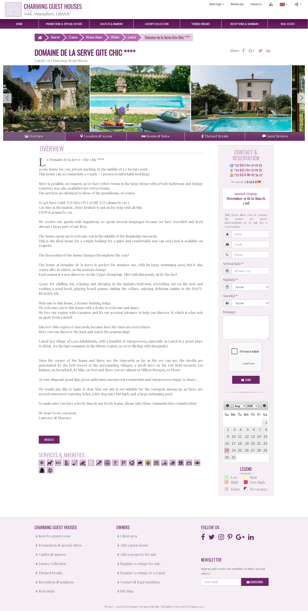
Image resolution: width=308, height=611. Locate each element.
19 (247, 443)
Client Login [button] (215, 4)
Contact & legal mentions (139, 582)
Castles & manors (52, 554)
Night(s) (229, 279)
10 (234, 436)
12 (247, 436)
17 (234, 443)
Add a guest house (133, 545)
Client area (128, 536)
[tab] (34, 136)
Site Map (126, 591)
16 (227, 443)
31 (234, 457)
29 (265, 450)
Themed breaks (50, 573)
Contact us (256, 4)
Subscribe (256, 582)
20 (253, 443)
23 (227, 450)
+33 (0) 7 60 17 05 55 (248, 165)
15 (265, 436)
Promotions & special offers (60, 545)
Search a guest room (54, 536)
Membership (237, 4)
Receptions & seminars (56, 582)
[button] (284, 4)
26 (247, 450)
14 (259, 436)
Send (248, 379)
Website (49, 439)
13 (253, 436)
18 (240, 443)
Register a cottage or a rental (142, 573)
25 (240, 450)
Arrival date (232, 263)
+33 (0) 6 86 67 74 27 (248, 174)
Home (19, 24)
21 (259, 443)
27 (253, 450)
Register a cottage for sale (139, 563)
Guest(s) (229, 296)
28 (259, 450)
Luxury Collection (52, 563)
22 (265, 443)
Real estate (46, 591)
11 (240, 436)
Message (229, 312)
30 (227, 457)
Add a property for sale (137, 554)
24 (234, 450)
